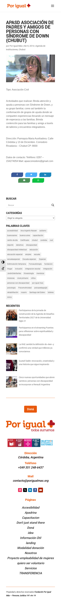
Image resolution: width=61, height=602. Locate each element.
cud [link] (51, 240)
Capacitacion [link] (30, 517)
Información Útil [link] (30, 538)
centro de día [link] (12, 240)
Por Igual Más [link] (16, 46)
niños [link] (33, 278)
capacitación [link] (38, 235)
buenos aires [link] (25, 235)
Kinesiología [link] (29, 273)
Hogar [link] (9, 269)
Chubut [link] (22, 49)
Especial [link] (42, 259)
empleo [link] (28, 254)
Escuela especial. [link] (29, 259)
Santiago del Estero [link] (37, 292)
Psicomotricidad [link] (25, 288)
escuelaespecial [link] (13, 259)
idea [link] (30, 533)
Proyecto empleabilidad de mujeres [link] (30, 558)
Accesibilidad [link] (30, 507)
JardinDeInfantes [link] (14, 273)
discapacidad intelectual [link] (17, 250)
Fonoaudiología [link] (35, 264)
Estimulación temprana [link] (16, 264)
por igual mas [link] (37, 283)
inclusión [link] (18, 269)
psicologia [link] (11, 288)
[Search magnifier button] (53, 205)
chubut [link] (35, 240)
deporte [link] (10, 245)
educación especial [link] (15, 254)
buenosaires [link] (12, 235)
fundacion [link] (48, 264)
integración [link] (47, 269)
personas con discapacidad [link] (18, 283)
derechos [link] (19, 245)
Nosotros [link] (31, 553)
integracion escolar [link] (32, 269)
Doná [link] (30, 527)
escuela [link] (37, 254)
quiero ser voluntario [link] (30, 563)
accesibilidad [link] (12, 231)
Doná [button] (30, 409)
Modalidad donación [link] (30, 548)
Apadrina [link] (30, 512)
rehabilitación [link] (12, 292)
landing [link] (30, 543)
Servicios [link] (31, 568)
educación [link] (34, 250)
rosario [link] (24, 292)
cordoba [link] (43, 240)
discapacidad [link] (31, 245)
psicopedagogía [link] (40, 288)
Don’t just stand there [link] (30, 522)
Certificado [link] (24, 240)
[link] (19, 6)
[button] (52, 8)
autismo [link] (43, 231)
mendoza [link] (40, 273)
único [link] (9, 297)
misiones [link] (11, 278)
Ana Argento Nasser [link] (29, 231)
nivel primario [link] (22, 278)
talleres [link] (51, 292)
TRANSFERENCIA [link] (30, 573)
